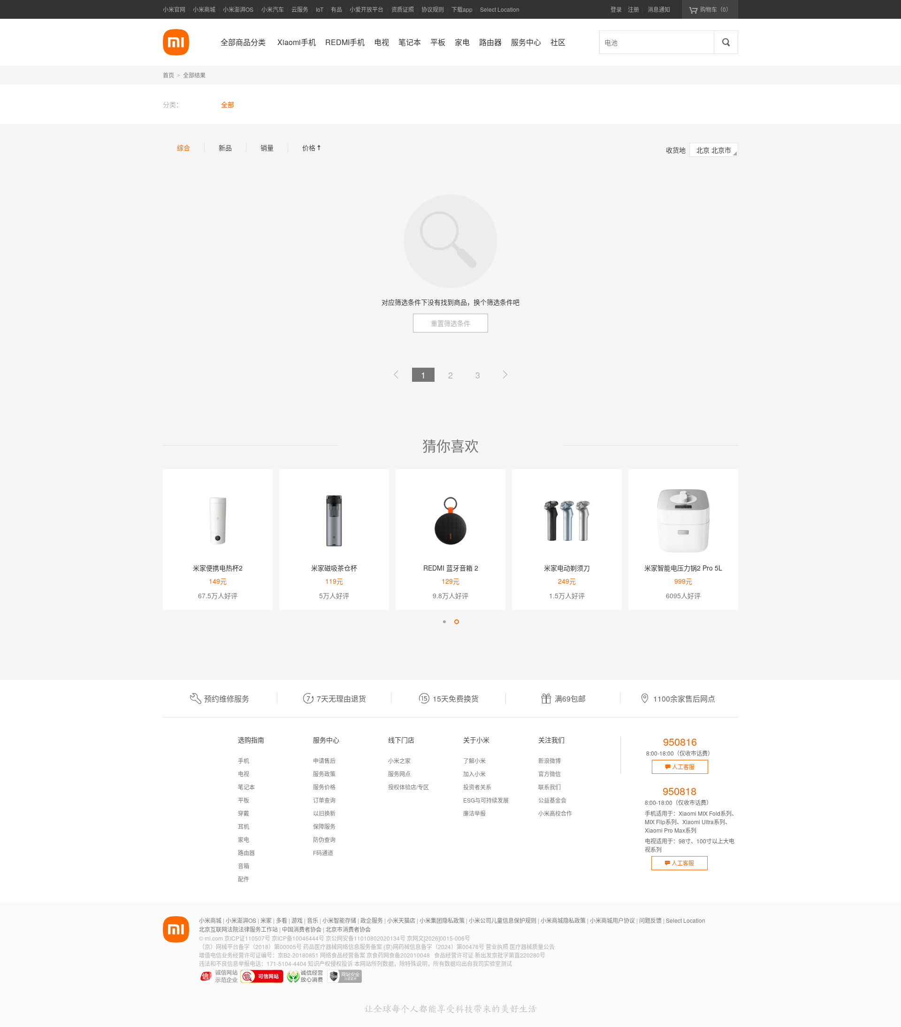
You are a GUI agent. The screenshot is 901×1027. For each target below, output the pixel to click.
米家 (266, 920)
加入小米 (474, 774)
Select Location (499, 9)
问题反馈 (650, 920)
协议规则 (432, 9)
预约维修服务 (226, 698)
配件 (243, 879)
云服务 (299, 9)
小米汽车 (272, 9)
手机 (243, 760)
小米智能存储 (339, 920)
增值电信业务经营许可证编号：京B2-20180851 (259, 955)
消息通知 (659, 9)
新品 (225, 147)
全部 (227, 104)
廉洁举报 (474, 813)
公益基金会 (552, 800)
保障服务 (324, 826)
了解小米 (474, 760)
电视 (243, 774)
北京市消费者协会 (348, 929)
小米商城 (204, 9)
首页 (168, 75)
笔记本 (246, 787)
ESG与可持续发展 (486, 800)
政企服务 (371, 920)
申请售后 (324, 760)
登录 (616, 9)
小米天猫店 (401, 920)
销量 (267, 147)
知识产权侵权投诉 (330, 963)
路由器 (246, 853)
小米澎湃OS (238, 9)
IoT (319, 9)
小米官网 (174, 9)
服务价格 (324, 787)
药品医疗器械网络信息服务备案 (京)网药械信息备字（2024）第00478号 (393, 946)
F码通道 (323, 853)
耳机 (243, 826)
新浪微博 (549, 760)
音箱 (243, 866)
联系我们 (549, 787)
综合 (183, 147)
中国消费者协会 (301, 929)
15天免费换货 (456, 698)
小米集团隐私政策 (442, 920)
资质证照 (402, 9)
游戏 (297, 920)
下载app (462, 12)
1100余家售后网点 (684, 698)
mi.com (214, 938)
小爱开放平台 (366, 9)
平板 (243, 800)
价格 (312, 147)
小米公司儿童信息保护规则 (502, 920)
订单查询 (324, 800)
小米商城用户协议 (612, 920)
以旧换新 (324, 813)
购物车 (716, 9)
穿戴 (243, 813)
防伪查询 (324, 839)
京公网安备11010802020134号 (365, 938)
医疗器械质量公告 (532, 946)
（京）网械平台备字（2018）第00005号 (250, 946)
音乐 (312, 920)
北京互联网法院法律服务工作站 (238, 929)
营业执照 (497, 946)
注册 (633, 9)
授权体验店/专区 (408, 787)
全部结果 (194, 75)
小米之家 (399, 760)
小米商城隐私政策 (563, 920)
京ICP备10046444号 (298, 938)
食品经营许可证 (453, 955)
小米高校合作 (555, 813)
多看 (281, 920)
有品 (336, 9)
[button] (444, 621)
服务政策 (324, 774)
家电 (243, 839)
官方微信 (549, 774)
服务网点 (399, 774)
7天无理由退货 (341, 698)
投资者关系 (477, 787)
